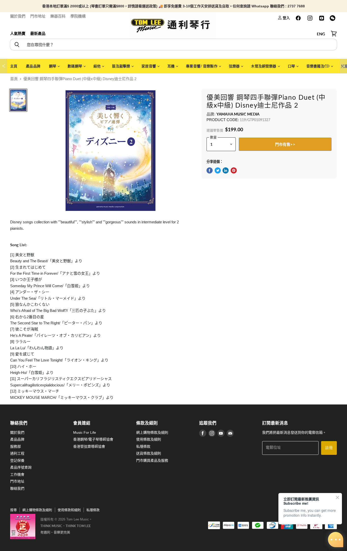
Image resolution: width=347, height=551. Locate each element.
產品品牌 (33, 66)
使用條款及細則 (148, 439)
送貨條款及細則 (148, 453)
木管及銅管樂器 (264, 66)
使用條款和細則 (69, 510)
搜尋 (13, 510)
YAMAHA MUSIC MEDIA (238, 114)
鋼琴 (53, 66)
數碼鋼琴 (75, 66)
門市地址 (37, 16)
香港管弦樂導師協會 (89, 446)
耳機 (171, 66)
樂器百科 (58, 16)
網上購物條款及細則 (152, 432)
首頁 (14, 79)
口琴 (292, 66)
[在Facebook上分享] (210, 170)
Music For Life (84, 432)
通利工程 (17, 453)
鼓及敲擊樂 (121, 66)
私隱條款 (143, 446)
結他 (97, 66)
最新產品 (37, 33)
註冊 (329, 448)
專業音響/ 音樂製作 (202, 66)
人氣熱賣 (17, 33)
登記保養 (17, 460)
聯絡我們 (17, 488)
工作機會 (17, 474)
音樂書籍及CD (318, 66)
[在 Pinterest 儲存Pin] (234, 170)
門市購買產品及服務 (152, 460)
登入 (286, 18)
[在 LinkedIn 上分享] (226, 170)
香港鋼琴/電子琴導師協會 (93, 439)
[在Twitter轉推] (218, 170)
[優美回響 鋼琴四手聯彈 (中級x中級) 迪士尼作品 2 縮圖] (18, 100)
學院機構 (78, 16)
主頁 (13, 66)
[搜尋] (16, 44)
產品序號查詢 (20, 467)
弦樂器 (235, 66)
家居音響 (149, 66)
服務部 (15, 446)
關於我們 (17, 16)
